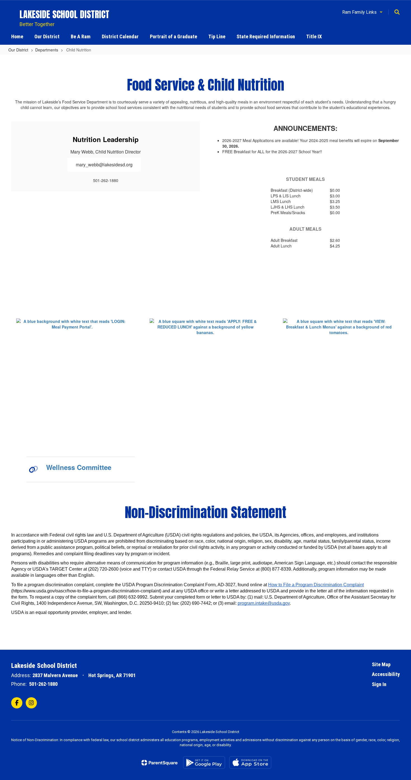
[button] (362, 12)
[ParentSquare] (159, 762)
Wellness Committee (78, 467)
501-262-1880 (43, 684)
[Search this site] (397, 12)
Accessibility (386, 674)
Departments (46, 50)
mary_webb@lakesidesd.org (104, 164)
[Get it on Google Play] (204, 762)
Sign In (379, 684)
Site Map (381, 664)
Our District (18, 50)
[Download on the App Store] (250, 762)
